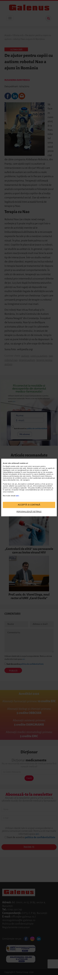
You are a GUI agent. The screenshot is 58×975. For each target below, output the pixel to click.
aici (17, 496)
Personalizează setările (29, 512)
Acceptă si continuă (29, 505)
